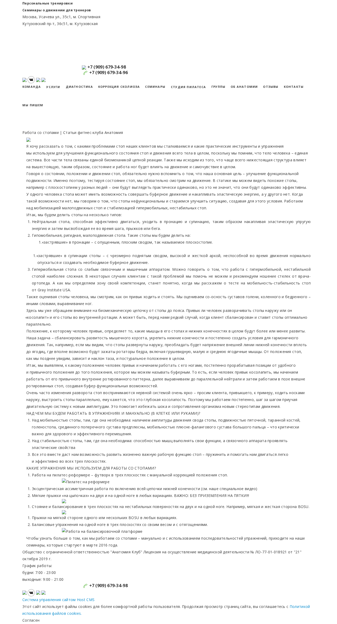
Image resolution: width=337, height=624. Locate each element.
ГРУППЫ (218, 87)
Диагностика (79, 87)
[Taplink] (43, 79)
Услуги (53, 87)
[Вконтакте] (31, 79)
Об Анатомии (244, 87)
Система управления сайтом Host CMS (58, 599)
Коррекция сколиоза (119, 87)
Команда (31, 87)
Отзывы (270, 87)
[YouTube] (25, 79)
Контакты (294, 87)
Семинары (155, 87)
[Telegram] (38, 79)
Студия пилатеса (188, 87)
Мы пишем (32, 105)
